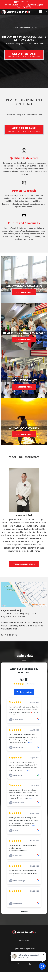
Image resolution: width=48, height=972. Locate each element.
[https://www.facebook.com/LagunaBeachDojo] (7, 964)
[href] (24, 594)
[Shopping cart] (46, 12)
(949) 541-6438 (22, 2)
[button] (40, 11)
